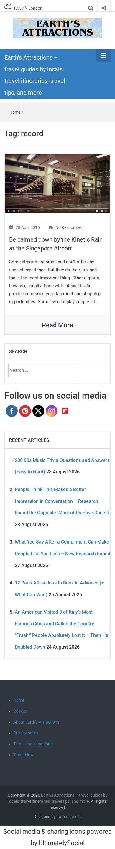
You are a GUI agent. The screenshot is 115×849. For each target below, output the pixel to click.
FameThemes (69, 816)
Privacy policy (25, 733)
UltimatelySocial (62, 843)
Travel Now (23, 754)
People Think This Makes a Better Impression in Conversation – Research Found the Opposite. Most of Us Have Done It (62, 501)
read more (57, 325)
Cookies (20, 711)
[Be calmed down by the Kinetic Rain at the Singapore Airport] (57, 183)
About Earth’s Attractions (36, 722)
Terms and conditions (32, 743)
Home (14, 112)
